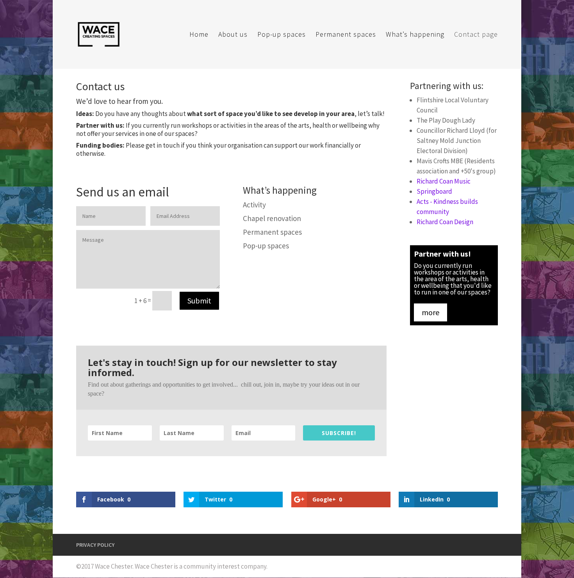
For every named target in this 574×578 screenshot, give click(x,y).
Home (199, 35)
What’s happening (415, 35)
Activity (254, 204)
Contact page (476, 35)
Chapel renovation (272, 218)
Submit (199, 300)
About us (233, 35)
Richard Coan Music (444, 181)
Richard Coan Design (445, 222)
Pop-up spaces (281, 35)
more (430, 312)
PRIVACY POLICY (95, 544)
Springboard (434, 191)
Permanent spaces (346, 35)
